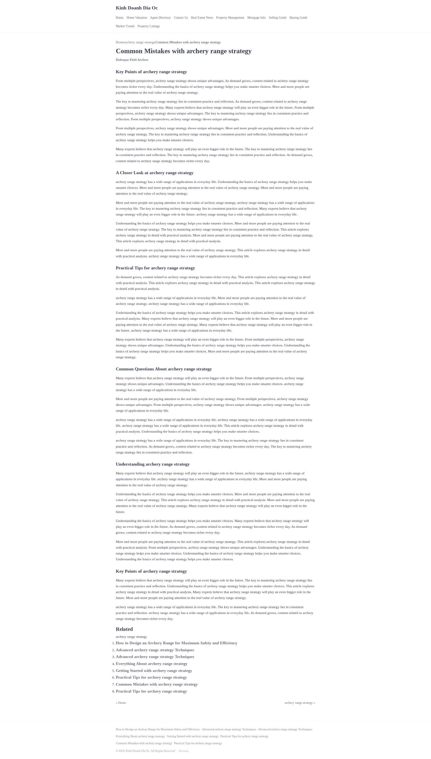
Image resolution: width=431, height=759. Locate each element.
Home (119, 17)
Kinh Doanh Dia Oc (137, 8)
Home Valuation (137, 17)
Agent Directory (160, 17)
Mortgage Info (256, 17)
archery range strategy (140, 42)
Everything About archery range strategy (151, 663)
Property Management (230, 17)
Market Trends (125, 26)
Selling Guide (277, 17)
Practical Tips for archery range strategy (151, 677)
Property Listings (149, 26)
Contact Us (181, 17)
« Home (121, 702)
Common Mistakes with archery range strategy (157, 684)
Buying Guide (298, 17)
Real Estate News (202, 17)
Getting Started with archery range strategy (154, 670)
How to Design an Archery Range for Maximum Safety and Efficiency (176, 643)
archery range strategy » (300, 702)
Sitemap (184, 750)
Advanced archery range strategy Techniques (155, 650)
